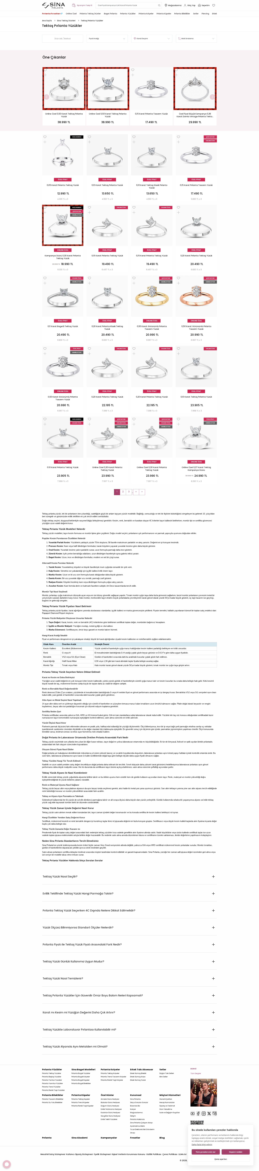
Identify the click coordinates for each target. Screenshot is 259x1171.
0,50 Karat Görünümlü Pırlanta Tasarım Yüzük (152, 327)
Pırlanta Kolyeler (146, 13)
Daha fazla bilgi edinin (202, 1144)
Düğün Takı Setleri (166, 1073)
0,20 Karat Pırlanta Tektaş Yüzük (196, 255)
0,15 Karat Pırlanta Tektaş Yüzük (107, 255)
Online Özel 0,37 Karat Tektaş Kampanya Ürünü (196, 468)
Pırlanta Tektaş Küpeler (80, 1099)
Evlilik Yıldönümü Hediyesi (111, 1109)
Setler (196, 13)
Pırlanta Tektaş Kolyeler (110, 1073)
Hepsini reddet (235, 1152)
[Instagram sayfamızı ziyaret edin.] (204, 1113)
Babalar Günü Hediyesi (110, 1102)
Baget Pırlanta (110, 13)
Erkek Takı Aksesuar (141, 1069)
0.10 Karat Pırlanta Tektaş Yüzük (62, 467)
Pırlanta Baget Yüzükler (80, 1073)
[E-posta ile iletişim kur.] (214, 1113)
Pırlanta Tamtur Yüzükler (52, 1080)
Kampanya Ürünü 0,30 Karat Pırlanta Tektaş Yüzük (63, 257)
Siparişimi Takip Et (84, 5)
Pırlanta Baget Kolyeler (80, 1077)
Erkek (214, 13)
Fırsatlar (135, 1137)
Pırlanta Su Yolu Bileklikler (52, 1102)
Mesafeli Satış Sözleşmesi (52, 1154)
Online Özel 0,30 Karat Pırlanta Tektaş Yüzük (107, 468)
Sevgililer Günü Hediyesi (110, 1116)
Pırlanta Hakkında (137, 1119)
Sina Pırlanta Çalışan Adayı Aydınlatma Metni (141, 1124)
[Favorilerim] (214, 5)
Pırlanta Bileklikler (182, 13)
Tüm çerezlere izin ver (206, 1152)
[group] (64, 96)
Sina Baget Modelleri (83, 1069)
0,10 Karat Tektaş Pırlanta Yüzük (107, 185)
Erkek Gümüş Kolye (137, 1077)
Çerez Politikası (169, 1154)
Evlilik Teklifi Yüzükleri (109, 1119)
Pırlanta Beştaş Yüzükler (51, 1077)
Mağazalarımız (175, 5)
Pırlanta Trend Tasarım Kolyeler (113, 1077)
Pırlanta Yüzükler (128, 13)
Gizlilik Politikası (153, 1154)
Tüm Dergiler (196, 1073)
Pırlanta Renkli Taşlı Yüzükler (53, 1090)
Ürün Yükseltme (165, 1109)
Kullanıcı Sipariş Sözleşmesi (79, 1154)
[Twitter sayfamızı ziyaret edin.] (209, 1113)
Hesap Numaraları (167, 1102)
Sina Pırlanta (135, 1099)
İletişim (133, 1116)
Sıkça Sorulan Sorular (139, 1102)
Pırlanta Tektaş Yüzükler (51, 1073)
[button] (46, 97)
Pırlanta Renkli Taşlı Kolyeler (112, 1080)
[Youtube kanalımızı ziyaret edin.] (192, 1113)
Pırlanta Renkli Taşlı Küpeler (82, 1106)
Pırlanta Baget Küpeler (80, 1080)
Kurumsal (135, 1095)
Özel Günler (107, 1095)
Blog (162, 1137)
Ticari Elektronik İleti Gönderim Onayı (142, 1131)
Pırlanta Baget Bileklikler (81, 1083)
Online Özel (71, 13)
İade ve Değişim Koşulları (169, 1112)
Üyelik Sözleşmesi (102, 1154)
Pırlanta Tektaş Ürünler (90, 13)
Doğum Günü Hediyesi (110, 1106)
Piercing (205, 13)
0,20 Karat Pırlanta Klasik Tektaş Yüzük (107, 327)
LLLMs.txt (182, 1154)
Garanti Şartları (165, 1099)
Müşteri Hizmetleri (169, 1095)
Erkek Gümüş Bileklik (138, 1073)
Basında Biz (135, 1106)
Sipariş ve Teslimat (167, 1106)
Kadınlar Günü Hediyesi (110, 1112)
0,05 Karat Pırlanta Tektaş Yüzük (63, 185)
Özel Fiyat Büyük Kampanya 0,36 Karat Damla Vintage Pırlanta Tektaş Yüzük (195, 115)
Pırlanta (47, 1137)
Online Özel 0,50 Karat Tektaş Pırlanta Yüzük (64, 115)
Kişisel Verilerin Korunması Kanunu (128, 1154)
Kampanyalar (109, 1137)
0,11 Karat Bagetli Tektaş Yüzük (63, 326)
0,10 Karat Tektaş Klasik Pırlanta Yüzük (151, 186)
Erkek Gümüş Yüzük (138, 1080)
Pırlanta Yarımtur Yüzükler (52, 1083)
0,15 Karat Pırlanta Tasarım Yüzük (151, 113)
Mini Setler (163, 1077)
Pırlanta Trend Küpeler (80, 1102)
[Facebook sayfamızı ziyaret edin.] (198, 1113)
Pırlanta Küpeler (164, 13)
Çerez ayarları (220, 1159)
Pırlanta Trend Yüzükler (51, 1087)
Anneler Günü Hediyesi (110, 1099)
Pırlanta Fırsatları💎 (52, 13)
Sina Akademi (79, 1137)
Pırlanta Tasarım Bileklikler (52, 1099)
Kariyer (133, 1109)
